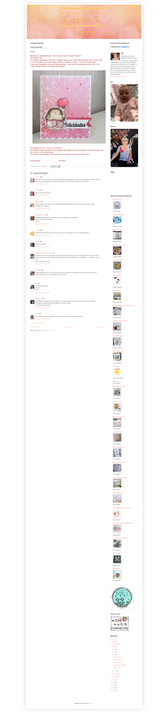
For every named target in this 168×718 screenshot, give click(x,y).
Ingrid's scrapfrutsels (120, 321)
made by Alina (117, 432)
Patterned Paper (118, 351)
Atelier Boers (117, 553)
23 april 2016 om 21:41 (42, 277)
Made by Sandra (118, 447)
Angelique (38, 298)
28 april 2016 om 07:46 (42, 319)
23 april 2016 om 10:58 (42, 195)
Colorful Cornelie (118, 214)
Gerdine (38, 201)
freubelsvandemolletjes (120, 538)
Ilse (36, 283)
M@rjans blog (117, 199)
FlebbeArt (116, 381)
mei (113, 652)
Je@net (38, 230)
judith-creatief (117, 401)
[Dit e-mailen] (51, 166)
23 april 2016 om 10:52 (42, 184)
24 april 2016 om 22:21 (42, 307)
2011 (112, 690)
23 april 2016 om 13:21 (42, 224)
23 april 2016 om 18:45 (42, 247)
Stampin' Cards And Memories (123, 523)
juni (113, 649)
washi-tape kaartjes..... (121, 665)
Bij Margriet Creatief (119, 386)
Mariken (38, 270)
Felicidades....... (118, 660)
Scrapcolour (117, 275)
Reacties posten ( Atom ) (47, 330)
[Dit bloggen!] (54, 166)
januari (114, 676)
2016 (112, 641)
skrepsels (116, 290)
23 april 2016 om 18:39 (42, 235)
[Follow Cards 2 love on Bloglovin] (120, 48)
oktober (114, 644)
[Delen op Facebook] (59, 166)
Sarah (37, 241)
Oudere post (99, 327)
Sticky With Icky (118, 492)
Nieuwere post (35, 327)
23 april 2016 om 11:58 (42, 209)
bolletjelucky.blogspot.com (44, 253)
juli (113, 646)
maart (114, 671)
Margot (37, 190)
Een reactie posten (39, 323)
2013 (112, 685)
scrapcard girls (118, 336)
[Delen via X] (56, 166)
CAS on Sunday (118, 260)
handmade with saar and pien (122, 508)
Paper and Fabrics (119, 462)
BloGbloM (116, 568)
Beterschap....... (118, 668)
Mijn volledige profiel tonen (118, 77)
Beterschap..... (118, 657)
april (113, 655)
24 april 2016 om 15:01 (42, 292)
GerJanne (116, 366)
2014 (112, 682)
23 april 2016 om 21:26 (42, 264)
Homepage (67, 327)
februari (114, 674)
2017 (112, 639)
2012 (112, 688)
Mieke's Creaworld (119, 417)
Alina (37, 314)
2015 (112, 680)
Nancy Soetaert (40, 215)
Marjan (37, 177)
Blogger (91, 703)
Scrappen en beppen (119, 245)
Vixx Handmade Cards (120, 477)
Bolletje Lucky (117, 229)
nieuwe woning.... (119, 662)
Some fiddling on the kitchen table (124, 305)
